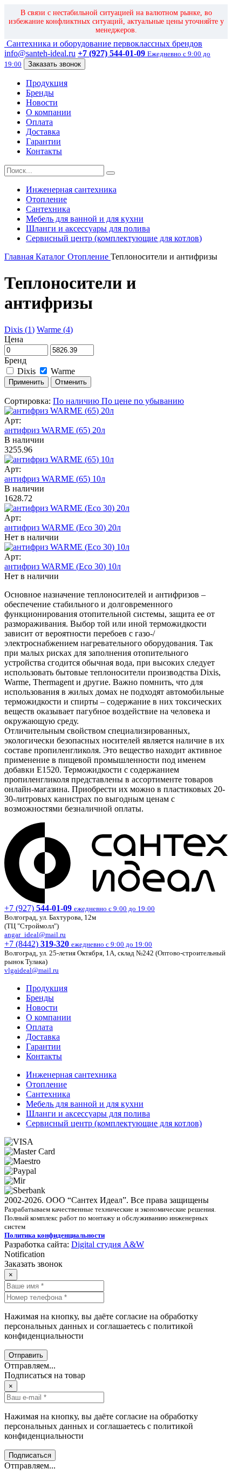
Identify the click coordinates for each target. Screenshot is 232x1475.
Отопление (46, 199)
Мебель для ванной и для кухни (85, 218)
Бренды (40, 92)
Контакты (44, 151)
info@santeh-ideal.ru (40, 53)
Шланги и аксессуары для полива (88, 228)
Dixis (26, 371)
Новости (42, 102)
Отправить (26, 1355)
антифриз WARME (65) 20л (54, 430)
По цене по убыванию (142, 401)
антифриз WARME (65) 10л (54, 478)
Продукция (46, 83)
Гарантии (43, 141)
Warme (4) (55, 329)
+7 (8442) (78, 943)
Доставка (43, 131)
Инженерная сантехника (71, 189)
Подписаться (30, 1455)
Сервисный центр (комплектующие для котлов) (114, 238)
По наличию (77, 401)
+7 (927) (79, 908)
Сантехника (48, 209)
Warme (62, 371)
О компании (48, 112)
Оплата (39, 122)
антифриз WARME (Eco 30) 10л (62, 566)
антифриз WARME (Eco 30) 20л (62, 527)
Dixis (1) (19, 329)
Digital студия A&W (107, 1244)
